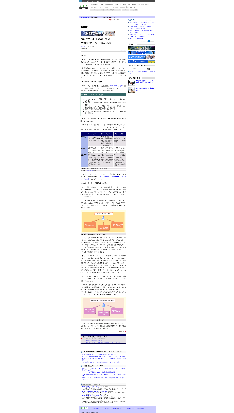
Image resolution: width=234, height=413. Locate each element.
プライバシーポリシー (105, 408)
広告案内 (142, 408)
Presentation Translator (88, 400)
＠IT (81, 17)
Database (147, 4)
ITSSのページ (89, 170)
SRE (107, 10)
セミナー (99, 1)
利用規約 (115, 408)
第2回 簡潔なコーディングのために (92, 387)
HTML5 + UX (118, 4)
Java (141, 4)
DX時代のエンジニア (115, 10)
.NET (101, 4)
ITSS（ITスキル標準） (117, 86)
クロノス (84, 46)
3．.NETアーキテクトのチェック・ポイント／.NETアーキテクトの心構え (102, 342)
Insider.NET (86, 17)
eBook (104, 1)
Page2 (121, 50)
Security (107, 7)
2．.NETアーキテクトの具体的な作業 (92, 340)
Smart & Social (126, 4)
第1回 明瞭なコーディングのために (92, 395)
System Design (114, 7)
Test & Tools (123, 7)
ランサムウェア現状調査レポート (139, 39)
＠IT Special (92, 1)
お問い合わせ (96, 408)
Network (101, 7)
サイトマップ (135, 408)
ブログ (109, 1)
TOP (80, 1)
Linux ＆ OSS (94, 7)
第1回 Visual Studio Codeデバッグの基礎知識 (94, 391)
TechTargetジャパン (145, 20)
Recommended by (144, 41)
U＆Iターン (125, 10)
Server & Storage (109, 4)
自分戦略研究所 (131, 7)
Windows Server (94, 4)
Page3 (124, 50)
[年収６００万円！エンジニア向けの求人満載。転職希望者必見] (131, 83)
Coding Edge (135, 4)
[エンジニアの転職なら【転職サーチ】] (131, 90)
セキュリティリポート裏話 (97, 10)
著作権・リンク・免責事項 (124, 408)
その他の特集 (133, 10)
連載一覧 (85, 1)
